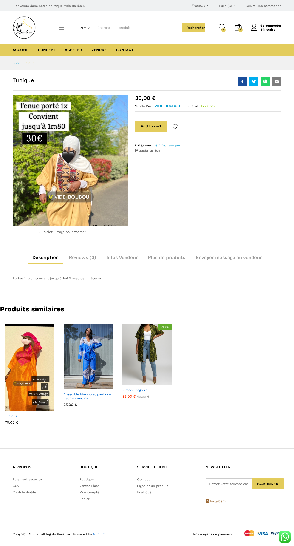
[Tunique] (242, 81)
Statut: (193, 106)
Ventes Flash (89, 486)
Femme (159, 145)
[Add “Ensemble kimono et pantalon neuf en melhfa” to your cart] (77, 387)
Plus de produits (166, 257)
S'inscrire (267, 29)
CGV (16, 486)
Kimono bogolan (134, 390)
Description (45, 257)
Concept (46, 50)
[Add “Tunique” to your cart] (18, 408)
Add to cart (151, 126)
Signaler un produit (152, 486)
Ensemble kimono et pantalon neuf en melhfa (87, 396)
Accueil (20, 50)
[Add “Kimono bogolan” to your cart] (136, 382)
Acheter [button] (73, 50)
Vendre (99, 50)
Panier (84, 499)
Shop (17, 63)
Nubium (99, 534)
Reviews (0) (82, 257)
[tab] (45, 259)
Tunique (173, 145)
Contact (124, 50)
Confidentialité (24, 492)
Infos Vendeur (122, 257)
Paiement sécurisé (27, 479)
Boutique (86, 479)
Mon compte (89, 492)
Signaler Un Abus (149, 150)
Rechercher (196, 27)
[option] (29, 375)
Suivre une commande (263, 6)
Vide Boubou (167, 106)
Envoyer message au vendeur (229, 257)
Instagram (217, 501)
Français (198, 5)
